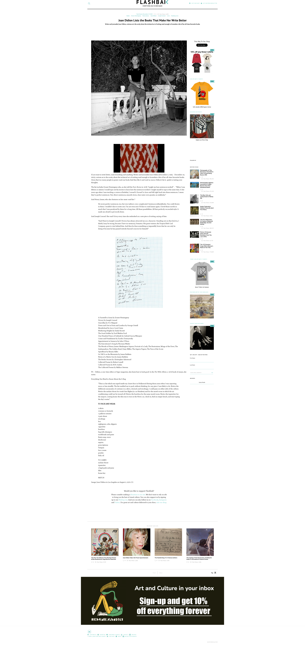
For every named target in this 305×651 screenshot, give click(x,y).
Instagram (163, 500)
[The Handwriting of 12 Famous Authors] (168, 542)
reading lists (174, 16)
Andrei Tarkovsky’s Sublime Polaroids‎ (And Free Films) (207, 208)
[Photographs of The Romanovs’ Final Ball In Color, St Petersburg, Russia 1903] (194, 174)
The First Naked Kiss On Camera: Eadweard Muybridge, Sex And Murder (206, 222)
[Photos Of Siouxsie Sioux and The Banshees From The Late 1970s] (194, 234)
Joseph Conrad (161, 16)
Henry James (146, 16)
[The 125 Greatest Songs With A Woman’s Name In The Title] (194, 248)
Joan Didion (153, 16)
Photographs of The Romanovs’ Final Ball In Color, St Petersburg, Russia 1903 (206, 172)
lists (168, 16)
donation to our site (137, 494)
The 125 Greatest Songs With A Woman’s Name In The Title (206, 246)
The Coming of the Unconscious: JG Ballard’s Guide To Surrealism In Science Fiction (199, 558)
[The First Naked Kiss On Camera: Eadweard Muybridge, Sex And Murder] (194, 222)
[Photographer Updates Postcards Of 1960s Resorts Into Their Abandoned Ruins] (194, 185)
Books (128, 16)
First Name (192, 358)
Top (212, 573)
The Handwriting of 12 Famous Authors (166, 557)
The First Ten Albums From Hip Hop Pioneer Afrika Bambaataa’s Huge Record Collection (103, 558)
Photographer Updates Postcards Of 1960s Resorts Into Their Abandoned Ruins (206, 185)
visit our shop (161, 502)
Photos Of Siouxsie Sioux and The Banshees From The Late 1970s (206, 234)
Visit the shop (201, 45)
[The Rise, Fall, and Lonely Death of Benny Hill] (194, 199)
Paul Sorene (140, 14)
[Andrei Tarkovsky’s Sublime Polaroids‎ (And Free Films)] (194, 211)
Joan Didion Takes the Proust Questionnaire (135, 557)
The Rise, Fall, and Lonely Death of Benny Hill (206, 196)
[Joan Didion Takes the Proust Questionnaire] (136, 542)
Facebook (154, 500)
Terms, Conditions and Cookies (97, 636)
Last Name (192, 365)
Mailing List (123, 500)
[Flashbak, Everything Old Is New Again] (152, 3)
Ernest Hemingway (136, 16)
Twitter (117, 502)
